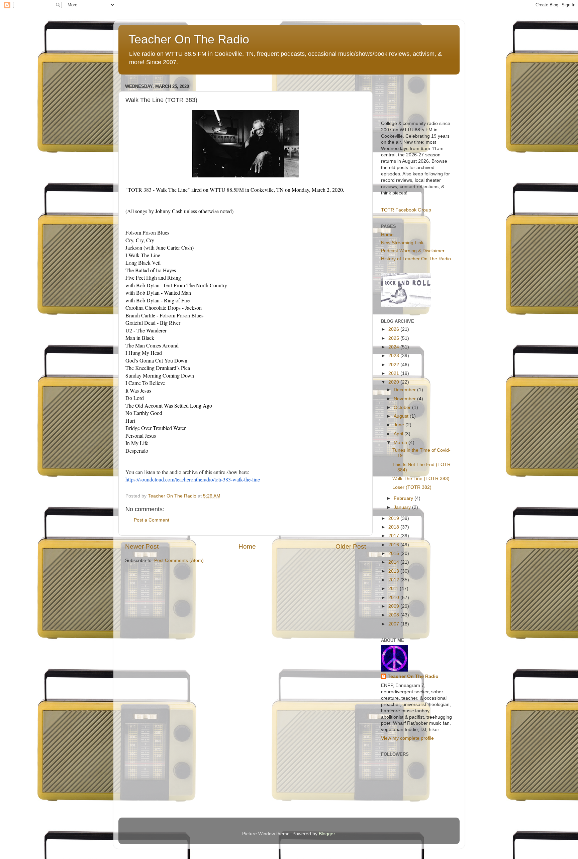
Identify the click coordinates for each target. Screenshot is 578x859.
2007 (394, 623)
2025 (394, 338)
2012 (394, 579)
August (402, 416)
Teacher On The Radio (188, 39)
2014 (394, 562)
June (399, 424)
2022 (394, 364)
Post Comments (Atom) (179, 560)
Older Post (350, 546)
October (403, 407)
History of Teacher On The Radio (416, 258)
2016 (394, 544)
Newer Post (142, 546)
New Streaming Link (402, 242)
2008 (394, 614)
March (401, 442)
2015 (394, 553)
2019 (394, 518)
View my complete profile (407, 738)
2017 (394, 535)
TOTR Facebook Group (406, 209)
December (405, 389)
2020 (394, 382)
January (403, 507)
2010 (394, 597)
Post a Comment (151, 520)
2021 (394, 373)
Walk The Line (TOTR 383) (421, 478)
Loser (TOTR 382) (411, 487)
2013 (394, 571)
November (405, 398)
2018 (394, 527)
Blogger (327, 833)
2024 (394, 346)
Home (247, 546)
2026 (394, 329)
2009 (394, 606)
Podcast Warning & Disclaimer (413, 250)
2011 (394, 588)
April (399, 433)
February (404, 498)
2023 (394, 355)
